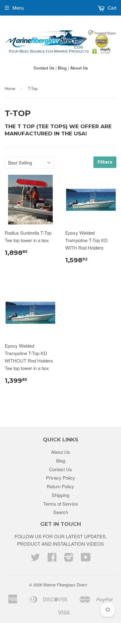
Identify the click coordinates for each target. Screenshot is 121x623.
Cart (111, 7)
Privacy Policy (60, 477)
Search (60, 512)
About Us (79, 68)
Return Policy (60, 486)
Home (10, 88)
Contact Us (44, 68)
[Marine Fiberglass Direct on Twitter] (35, 559)
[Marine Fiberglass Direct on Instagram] (69, 559)
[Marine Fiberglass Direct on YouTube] (86, 559)
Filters (104, 162)
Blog (62, 68)
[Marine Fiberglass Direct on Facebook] (52, 559)
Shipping (60, 495)
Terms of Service (60, 503)
